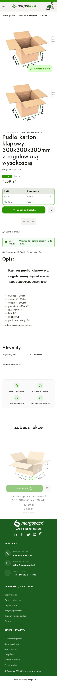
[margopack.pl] (40, 671)
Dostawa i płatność (12, 594)
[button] (3, 6)
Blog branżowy (11, 649)
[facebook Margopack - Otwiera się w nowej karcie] (22, 534)
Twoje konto (10, 654)
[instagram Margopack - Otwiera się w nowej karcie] (34, 534)
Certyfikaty (9, 621)
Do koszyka (22, 488)
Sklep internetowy (25, 679)
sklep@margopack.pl (24, 565)
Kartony (22, 15)
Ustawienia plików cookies (15, 615)
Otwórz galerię (42, 68)
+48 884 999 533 (22, 555)
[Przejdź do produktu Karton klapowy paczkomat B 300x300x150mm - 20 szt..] (28, 464)
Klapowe (33, 15)
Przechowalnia (11, 665)
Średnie (43, 15)
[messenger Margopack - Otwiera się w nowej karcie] (28, 534)
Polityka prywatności (13, 610)
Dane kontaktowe (12, 643)
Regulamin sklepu (12, 605)
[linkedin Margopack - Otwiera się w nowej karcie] (15, 534)
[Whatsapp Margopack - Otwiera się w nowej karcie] (40, 534)
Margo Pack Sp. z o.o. (11, 169)
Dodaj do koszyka (26, 210)
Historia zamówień (12, 659)
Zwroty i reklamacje (13, 600)
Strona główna (8, 15)
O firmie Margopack (13, 638)
